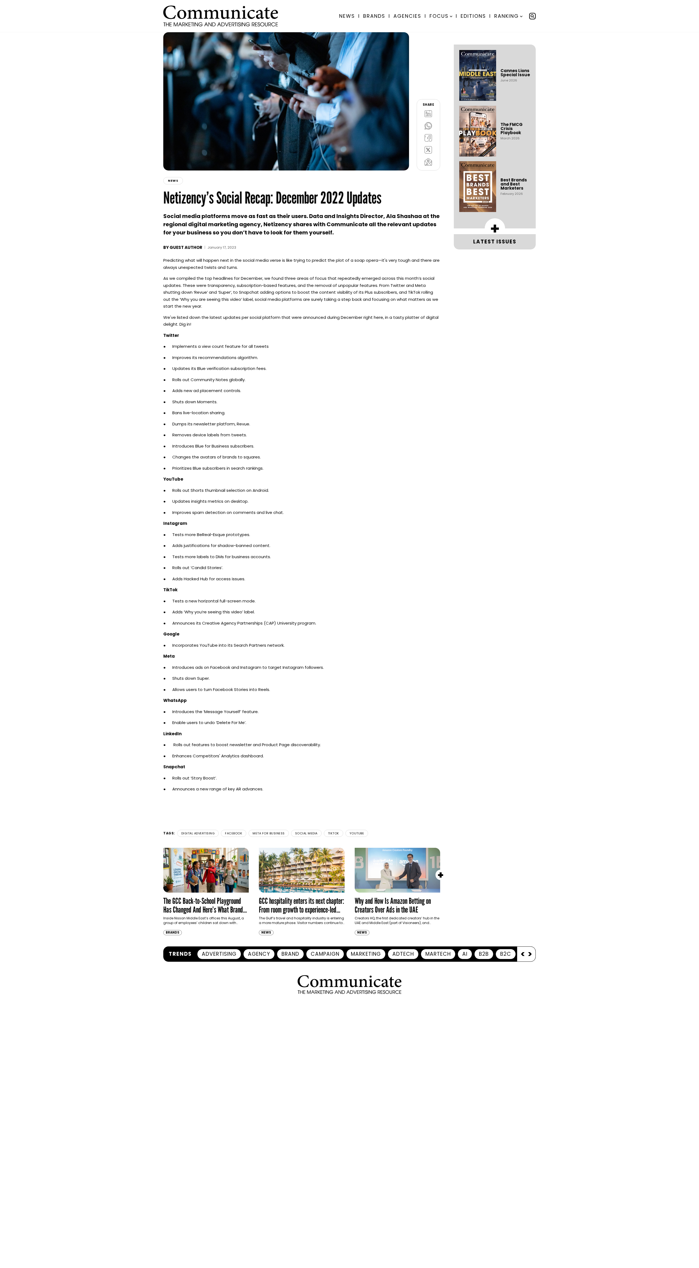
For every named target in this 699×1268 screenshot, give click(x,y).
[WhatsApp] (428, 125)
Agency (259, 954)
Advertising (219, 954)
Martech (438, 954)
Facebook (233, 833)
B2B (484, 954)
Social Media (306, 833)
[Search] (532, 16)
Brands (374, 16)
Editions (473, 16)
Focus (439, 16)
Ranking (506, 16)
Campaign (325, 954)
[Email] (428, 161)
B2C (505, 954)
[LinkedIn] (428, 113)
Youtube (357, 833)
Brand (290, 954)
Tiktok (333, 833)
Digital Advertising (198, 833)
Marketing (366, 954)
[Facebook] (428, 137)
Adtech (403, 954)
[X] (428, 149)
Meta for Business (269, 833)
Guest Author (186, 247)
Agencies (407, 16)
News (347, 16)
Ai (464, 954)
